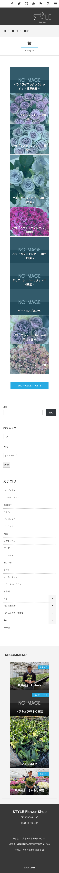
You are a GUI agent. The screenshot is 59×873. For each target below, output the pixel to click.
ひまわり (8, 512)
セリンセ (8, 562)
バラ (6, 599)
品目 (6, 620)
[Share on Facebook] (12, 3)
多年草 (7, 570)
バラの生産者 (10, 606)
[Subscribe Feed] (41, 3)
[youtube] (33, 3)
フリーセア (9, 555)
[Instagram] (26, 3)
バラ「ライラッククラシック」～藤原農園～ (29, 86)
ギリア (7, 548)
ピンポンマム (10, 519)
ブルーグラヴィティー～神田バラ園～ (29, 200)
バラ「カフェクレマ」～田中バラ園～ (29, 256)
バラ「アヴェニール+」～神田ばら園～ (29, 337)
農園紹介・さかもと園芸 (29, 790)
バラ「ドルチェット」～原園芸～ (29, 117)
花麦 (6, 534)
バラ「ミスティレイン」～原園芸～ (29, 147)
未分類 (7, 627)
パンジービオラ (41, 695)
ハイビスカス (10, 490)
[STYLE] (42, 22)
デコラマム (9, 526)
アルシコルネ (29, 763)
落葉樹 (7, 591)
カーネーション (11, 577)
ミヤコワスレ (10, 541)
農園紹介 (8, 505)
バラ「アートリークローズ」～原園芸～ (29, 229)
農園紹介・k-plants (29, 685)
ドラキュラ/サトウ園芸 (29, 711)
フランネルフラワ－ (12, 584)
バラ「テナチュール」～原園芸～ (29, 367)
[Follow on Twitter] (19, 3)
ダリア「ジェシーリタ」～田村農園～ (29, 282)
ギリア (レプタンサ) (29, 310)
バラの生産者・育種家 (13, 613)
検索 (5, 407)
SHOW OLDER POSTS (29, 385)
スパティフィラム (12, 497)
